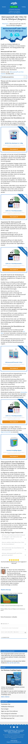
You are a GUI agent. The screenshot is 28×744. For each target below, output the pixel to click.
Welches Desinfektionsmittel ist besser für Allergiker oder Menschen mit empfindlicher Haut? (13, 537)
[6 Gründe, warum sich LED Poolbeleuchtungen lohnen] (14, 598)
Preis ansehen (13, 149)
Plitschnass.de (11, 730)
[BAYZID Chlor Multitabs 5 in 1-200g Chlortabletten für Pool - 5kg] (14, 134)
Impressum (10, 732)
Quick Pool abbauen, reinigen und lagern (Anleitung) (11, 593)
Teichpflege (14, 731)
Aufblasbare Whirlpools (7, 706)
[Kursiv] (3, 632)
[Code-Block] (13, 632)
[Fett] (2, 632)
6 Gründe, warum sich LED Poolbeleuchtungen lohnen (12, 605)
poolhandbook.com (16, 742)
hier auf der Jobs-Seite (13, 663)
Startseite (4, 6)
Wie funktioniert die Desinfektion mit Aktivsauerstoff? (13, 549)
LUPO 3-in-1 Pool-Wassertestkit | (13, 210)
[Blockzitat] (11, 632)
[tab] (14, 536)
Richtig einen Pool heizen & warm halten (12, 716)
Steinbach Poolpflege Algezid (14, 450)
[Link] (14, 632)
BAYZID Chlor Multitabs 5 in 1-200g (14, 143)
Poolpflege (24, 6)
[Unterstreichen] (5, 632)
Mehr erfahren (5, 697)
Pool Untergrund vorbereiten (9, 713)
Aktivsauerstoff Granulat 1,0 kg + (14, 362)
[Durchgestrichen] (6, 632)
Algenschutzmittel (6, 432)
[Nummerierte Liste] (8, 632)
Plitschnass (5, 23)
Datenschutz (17, 732)
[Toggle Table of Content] (24, 77)
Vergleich (9, 731)
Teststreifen (24, 392)
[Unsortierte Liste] (10, 632)
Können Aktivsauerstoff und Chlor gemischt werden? (12, 554)
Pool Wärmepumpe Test (7, 718)
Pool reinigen (4, 709)
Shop (5, 731)
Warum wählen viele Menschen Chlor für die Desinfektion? (13, 543)
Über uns (18, 730)
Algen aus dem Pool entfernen (9, 711)
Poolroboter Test (5, 704)
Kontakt (22, 730)
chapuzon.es (9, 742)
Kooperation (20, 731)
